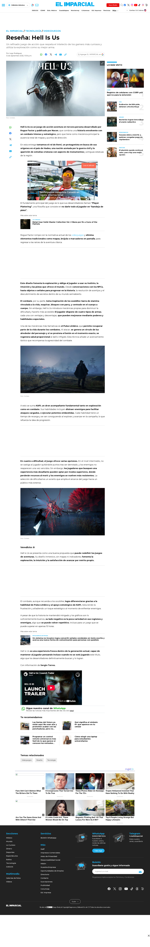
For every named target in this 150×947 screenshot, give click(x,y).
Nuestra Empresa (48, 867)
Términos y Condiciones (125, 877)
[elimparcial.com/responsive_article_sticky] (148, 935)
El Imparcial (14, 31)
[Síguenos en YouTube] (135, 4)
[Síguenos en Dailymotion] (146, 4)
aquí (72, 711)
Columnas (85, 10)
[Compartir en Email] (60, 54)
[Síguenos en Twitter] (128, 4)
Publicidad (45, 885)
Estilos (9, 859)
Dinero (9, 849)
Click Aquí (98, 851)
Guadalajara (64, 10)
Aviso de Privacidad (49, 856)
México (9, 838)
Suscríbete (113, 5)
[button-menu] (3, 5)
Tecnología (33, 31)
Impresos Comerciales (50, 853)
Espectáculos (12, 856)
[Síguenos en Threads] (143, 4)
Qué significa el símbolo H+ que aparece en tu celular (86, 724)
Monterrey (75, 10)
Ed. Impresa (96, 10)
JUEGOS (35, 10)
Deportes (10, 852)
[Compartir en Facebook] (46, 54)
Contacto (44, 878)
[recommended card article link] (25, 224)
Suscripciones (46, 882)
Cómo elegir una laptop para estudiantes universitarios (86, 739)
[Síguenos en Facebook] (125, 4)
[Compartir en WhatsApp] (41, 54)
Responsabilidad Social (50, 860)
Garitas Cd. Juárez (136, 10)
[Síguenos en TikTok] (139, 4)
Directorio (45, 874)
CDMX (42, 10)
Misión (43, 864)
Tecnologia (51, 760)
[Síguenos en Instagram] (132, 4)
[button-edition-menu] (127, 10)
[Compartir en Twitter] (50, 54)
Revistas (106, 10)
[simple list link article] (125, 79)
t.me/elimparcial (136, 836)
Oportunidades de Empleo (52, 871)
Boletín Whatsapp (48, 838)
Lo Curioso (10, 845)
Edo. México (52, 10)
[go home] (13, 905)
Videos (9, 882)
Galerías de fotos (13, 878)
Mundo (9, 841)
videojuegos (78, 235)
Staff (42, 849)
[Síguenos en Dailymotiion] (142, 889)
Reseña (39, 760)
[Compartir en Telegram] (55, 54)
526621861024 (99, 836)
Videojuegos (52, 31)
